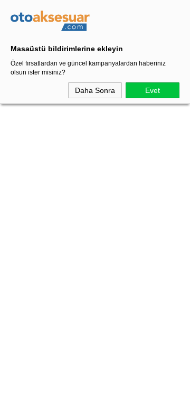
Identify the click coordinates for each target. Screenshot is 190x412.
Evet (152, 90)
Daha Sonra (95, 90)
